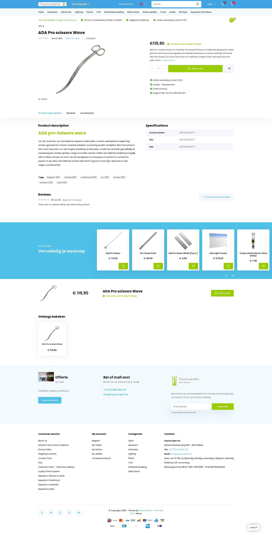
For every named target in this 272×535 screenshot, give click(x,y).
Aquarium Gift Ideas (201, 12)
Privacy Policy (45, 449)
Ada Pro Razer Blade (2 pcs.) (183, 253)
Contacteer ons (50, 400)
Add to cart (197, 68)
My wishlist (97, 453)
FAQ (40, 462)
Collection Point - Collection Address (56, 467)
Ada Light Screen (218, 253)
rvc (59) (105, 177)
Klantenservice (126, 4)
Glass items (133, 12)
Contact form (45, 458)
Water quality (150, 12)
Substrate (66, 12)
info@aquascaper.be (115, 394)
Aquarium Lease (46, 489)
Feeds (172, 12)
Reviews (70, 113)
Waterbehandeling (114, 12)
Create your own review (218, 197)
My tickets (97, 449)
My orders (97, 445)
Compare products (101, 458)
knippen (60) (53, 177)
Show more (168, 60)
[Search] (197, 4)
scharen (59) (46, 182)
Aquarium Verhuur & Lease (51, 475)
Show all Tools (72, 38)
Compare (90, 38)
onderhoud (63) (89, 177)
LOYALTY (254, 528)
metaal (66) (70, 177)
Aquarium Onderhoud (49, 480)
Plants (89, 12)
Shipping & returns (47, 453)
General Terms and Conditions (53, 445)
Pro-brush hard (148, 253)
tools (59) (62, 182)
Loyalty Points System (49, 471)
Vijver (41, 12)
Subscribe (223, 406)
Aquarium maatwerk (48, 484)
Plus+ (149, 510)
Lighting (79, 12)
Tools (163, 12)
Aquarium (52, 12)
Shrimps (183, 12)
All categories (79, 4)
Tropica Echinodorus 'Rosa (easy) (253, 254)
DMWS (142, 510)
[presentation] (227, 275)
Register (96, 440)
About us (42, 440)
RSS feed (159, 510)
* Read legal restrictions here (183, 412)
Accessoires (87, 113)
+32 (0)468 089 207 (115, 389)
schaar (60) (119, 177)
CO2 (98, 12)
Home (41, 26)
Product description (49, 113)
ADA (60, 38)
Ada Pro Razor (113, 253)
